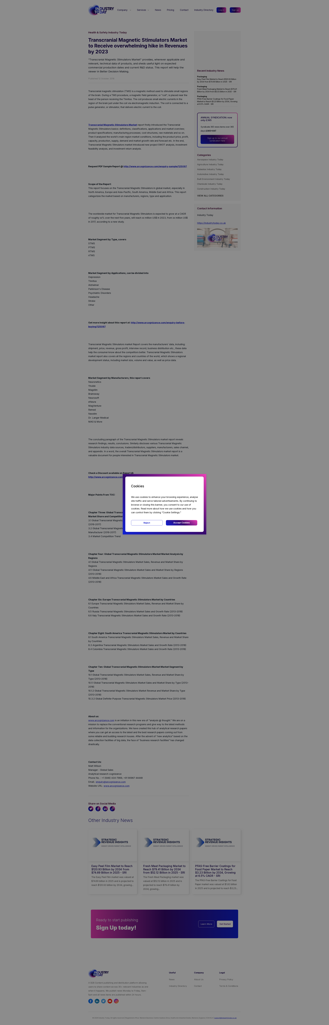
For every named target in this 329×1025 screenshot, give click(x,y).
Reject (147, 522)
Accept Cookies (181, 522)
